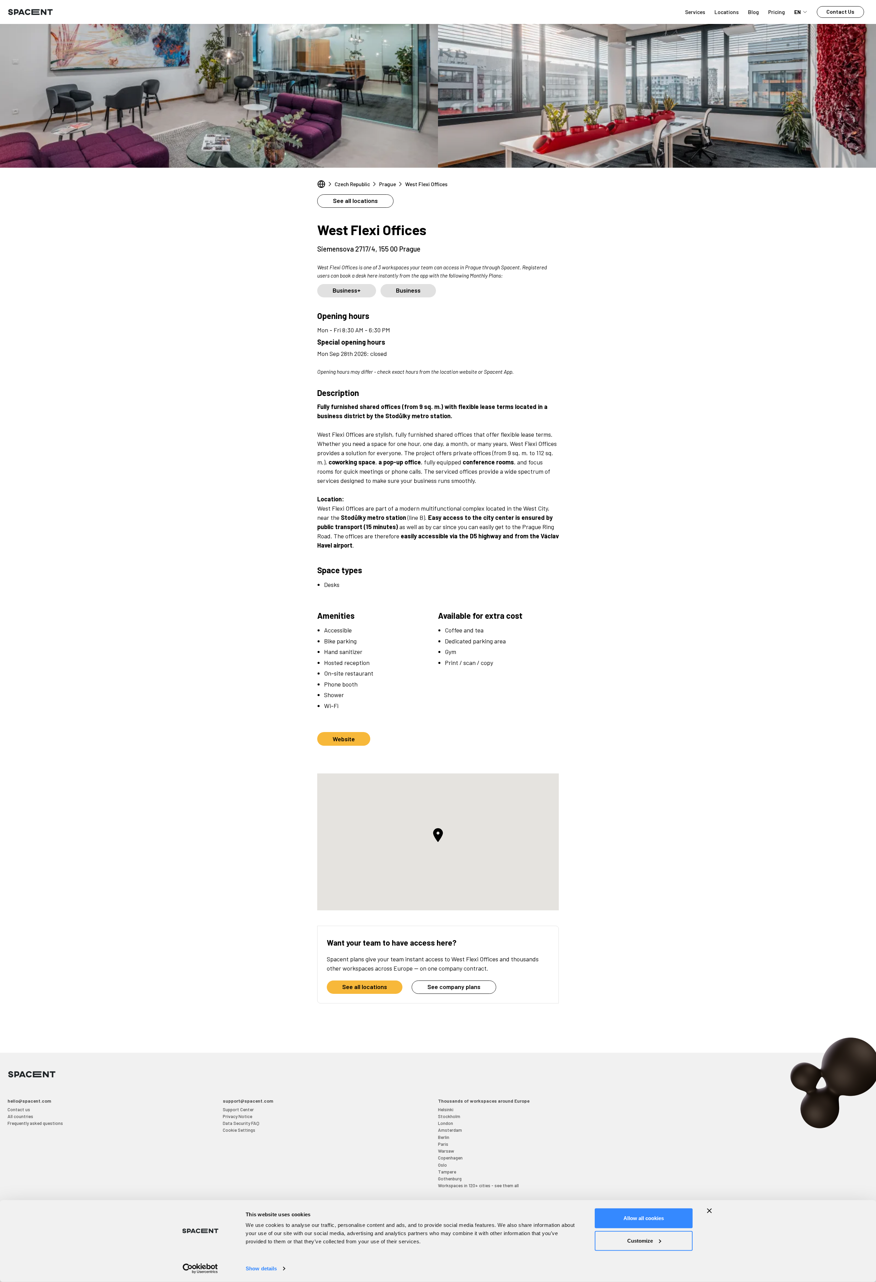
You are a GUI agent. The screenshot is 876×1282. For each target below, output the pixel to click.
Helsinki (445, 1109)
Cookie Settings (239, 1130)
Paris (443, 1144)
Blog (753, 12)
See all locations (355, 200)
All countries (20, 1116)
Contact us (19, 1109)
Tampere (447, 1172)
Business (408, 290)
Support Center (238, 1109)
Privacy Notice (237, 1116)
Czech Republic (352, 184)
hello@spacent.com (29, 1101)
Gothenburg (450, 1178)
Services (695, 12)
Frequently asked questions (35, 1123)
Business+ (347, 290)
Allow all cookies (643, 1218)
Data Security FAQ (241, 1123)
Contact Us (840, 11)
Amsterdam (450, 1130)
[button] (438, 835)
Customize (640, 1240)
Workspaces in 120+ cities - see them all (478, 1185)
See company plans (453, 986)
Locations (726, 12)
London (445, 1123)
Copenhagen (450, 1158)
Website (344, 739)
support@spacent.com (248, 1101)
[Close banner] (709, 1210)
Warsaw (446, 1151)
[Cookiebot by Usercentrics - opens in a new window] (200, 1269)
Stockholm (449, 1116)
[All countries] (321, 184)
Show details (261, 1268)
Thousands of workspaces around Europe (483, 1101)
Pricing (776, 12)
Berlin (443, 1137)
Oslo (442, 1165)
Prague (387, 184)
